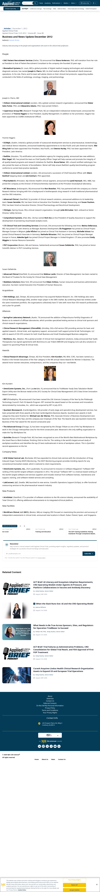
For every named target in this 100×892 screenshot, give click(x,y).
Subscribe (87, 554)
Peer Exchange (47, 9)
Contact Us (50, 701)
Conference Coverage (36, 9)
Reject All (74, 885)
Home (37, 759)
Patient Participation (91, 9)
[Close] (97, 884)
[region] (50, 885)
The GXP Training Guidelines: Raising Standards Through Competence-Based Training (81, 533)
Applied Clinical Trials (10, 31)
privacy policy (41, 558)
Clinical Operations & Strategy (76, 9)
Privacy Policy (50, 708)
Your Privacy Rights (50, 713)
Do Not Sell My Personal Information (50, 706)
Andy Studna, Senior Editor (44, 591)
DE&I (54, 9)
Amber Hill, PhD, (41, 632)
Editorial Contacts (50, 703)
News (41, 3)
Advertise (50, 698)
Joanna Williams (41, 607)
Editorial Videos (62, 9)
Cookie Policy (22, 890)
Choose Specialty (10, 8)
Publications (56, 3)
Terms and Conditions (50, 710)
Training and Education (43, 532)
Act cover (5, 532)
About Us (45, 759)
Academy (48, 3)
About (50, 696)
